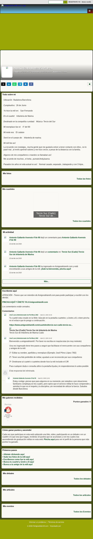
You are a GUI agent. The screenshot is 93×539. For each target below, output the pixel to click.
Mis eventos (8, 506)
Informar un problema (37, 522)
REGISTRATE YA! (75, 2)
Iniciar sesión (86, 2)
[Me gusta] (89, 84)
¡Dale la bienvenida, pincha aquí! (56, 269)
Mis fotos (7, 173)
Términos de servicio (56, 522)
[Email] (25, 84)
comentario (53, 252)
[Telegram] (20, 84)
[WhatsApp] (14, 84)
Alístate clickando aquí (14, 454)
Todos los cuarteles (82, 221)
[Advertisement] (46, 32)
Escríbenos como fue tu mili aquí (19, 459)
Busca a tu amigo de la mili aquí (18, 464)
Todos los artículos (82, 495)
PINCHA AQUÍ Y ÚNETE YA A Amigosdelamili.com (25, 302)
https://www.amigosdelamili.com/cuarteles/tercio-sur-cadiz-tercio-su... (41, 325)
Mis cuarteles (8, 189)
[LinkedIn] (9, 84)
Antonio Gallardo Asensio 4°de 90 (24, 237)
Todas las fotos (84, 179)
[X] (3, 84)
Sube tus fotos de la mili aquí (17, 457)
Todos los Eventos (82, 512)
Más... (46, 281)
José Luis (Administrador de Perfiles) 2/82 (23, 315)
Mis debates (8, 473)
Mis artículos (9, 490)
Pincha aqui (49, 439)
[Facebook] (31, 84)
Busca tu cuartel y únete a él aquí (19, 462)
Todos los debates (82, 479)
